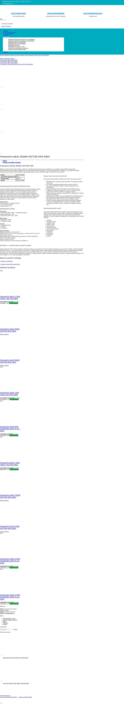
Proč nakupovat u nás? (9, 618)
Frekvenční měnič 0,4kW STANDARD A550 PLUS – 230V (10, 561)
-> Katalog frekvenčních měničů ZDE (10, 264)
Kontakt (6, 52)
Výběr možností (4, 334)
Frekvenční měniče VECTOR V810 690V (38, 55)
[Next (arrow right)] (2, 703)
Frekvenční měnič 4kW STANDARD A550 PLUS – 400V (10, 429)
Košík (4, 621)
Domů (1, 55)
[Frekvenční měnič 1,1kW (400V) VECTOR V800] (13, 655)
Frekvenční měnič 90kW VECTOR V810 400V (10, 361)
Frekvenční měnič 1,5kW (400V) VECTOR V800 (10, 464)
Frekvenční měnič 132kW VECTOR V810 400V (10, 496)
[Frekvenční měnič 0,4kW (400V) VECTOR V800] (13, 681)
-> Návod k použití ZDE (6, 261)
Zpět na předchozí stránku (7, 58)
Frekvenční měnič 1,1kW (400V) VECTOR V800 (15, 657)
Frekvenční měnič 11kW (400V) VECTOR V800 (9, 394)
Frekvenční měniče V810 (20, 55)
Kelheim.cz (7, 695)
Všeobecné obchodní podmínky (8, 697)
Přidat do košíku (13, 303)
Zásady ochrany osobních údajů (17, 49)
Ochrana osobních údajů (25, 697)
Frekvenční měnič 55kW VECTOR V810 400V (10, 330)
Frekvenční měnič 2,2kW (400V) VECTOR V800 (10, 298)
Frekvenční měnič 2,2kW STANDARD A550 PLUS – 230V (10, 597)
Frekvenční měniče (9, 55)
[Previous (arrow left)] (0, 703)
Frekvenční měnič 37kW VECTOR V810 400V (9, 527)
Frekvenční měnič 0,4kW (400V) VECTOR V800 (16, 683)
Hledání (15, 629)
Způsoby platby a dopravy (10, 620)
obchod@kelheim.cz (9, 613)
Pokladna (5, 622)
